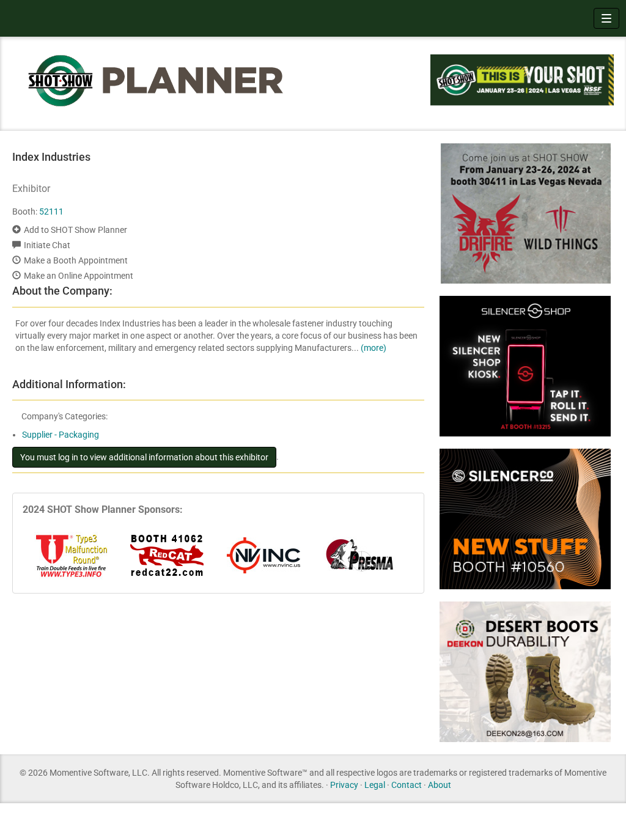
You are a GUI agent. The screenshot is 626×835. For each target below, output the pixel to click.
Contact (406, 785)
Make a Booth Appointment (76, 260)
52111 (51, 211)
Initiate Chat (47, 245)
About (439, 785)
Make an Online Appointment (78, 276)
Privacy (344, 785)
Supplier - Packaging (60, 435)
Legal (374, 785)
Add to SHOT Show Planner (75, 230)
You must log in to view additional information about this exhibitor (144, 457)
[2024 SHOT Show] (156, 80)
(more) (373, 348)
